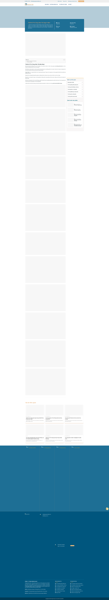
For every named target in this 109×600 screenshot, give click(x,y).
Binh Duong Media (60, 598)
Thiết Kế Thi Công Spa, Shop (75, 592)
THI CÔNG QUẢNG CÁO (54, 4)
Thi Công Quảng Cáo (47, 447)
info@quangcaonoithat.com (36, 1)
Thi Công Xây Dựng (62, 447)
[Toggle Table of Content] (64, 60)
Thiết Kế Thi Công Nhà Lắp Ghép (76, 589)
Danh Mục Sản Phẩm (32, 447)
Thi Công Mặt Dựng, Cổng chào (61, 586)
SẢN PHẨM (47, 4)
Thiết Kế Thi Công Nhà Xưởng (76, 586)
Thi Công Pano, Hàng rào (60, 589)
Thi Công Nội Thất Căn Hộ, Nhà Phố (76, 583)
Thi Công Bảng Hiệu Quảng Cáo (61, 583)
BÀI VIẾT (69, 4)
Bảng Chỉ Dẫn (58, 592)
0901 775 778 (27, 1)
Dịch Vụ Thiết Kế (77, 447)
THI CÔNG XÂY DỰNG (63, 4)
